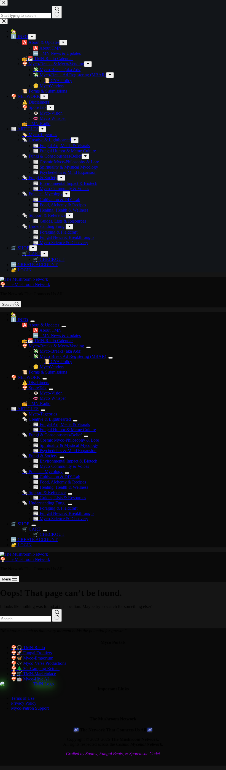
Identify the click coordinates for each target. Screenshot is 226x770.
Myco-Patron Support (30, 708)
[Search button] (57, 615)
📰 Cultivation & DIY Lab (56, 476)
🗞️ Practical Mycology (42, 471)
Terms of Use (22, 698)
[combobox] (25, 619)
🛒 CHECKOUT (48, 534)
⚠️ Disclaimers (35, 382)
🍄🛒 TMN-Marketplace (33, 673)
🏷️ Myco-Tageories (39, 414)
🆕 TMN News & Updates (57, 335)
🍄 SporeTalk (34, 387)
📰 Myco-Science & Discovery (60, 518)
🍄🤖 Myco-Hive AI (30, 679)
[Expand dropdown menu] (32, 321)
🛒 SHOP (20, 524)
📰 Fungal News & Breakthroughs (63, 513)
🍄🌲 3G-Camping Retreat (35, 668)
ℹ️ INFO (19, 319)
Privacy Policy (23, 703)
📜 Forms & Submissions (44, 372)
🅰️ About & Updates (40, 325)
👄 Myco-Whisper (49, 398)
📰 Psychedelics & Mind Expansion (64, 450)
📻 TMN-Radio (36, 403)
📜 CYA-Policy (58, 361)
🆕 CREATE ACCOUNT (34, 539)
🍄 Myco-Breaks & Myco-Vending (53, 346)
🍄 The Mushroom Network (25, 284)
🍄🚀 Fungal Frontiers (31, 652)
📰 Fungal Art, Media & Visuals (61, 424)
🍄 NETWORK (25, 377)
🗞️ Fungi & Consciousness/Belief (52, 435)
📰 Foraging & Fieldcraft (55, 508)
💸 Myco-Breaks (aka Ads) (57, 351)
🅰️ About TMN (47, 330)
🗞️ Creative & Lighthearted (46, 419)
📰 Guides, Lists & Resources (59, 497)
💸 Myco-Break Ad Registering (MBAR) (69, 356)
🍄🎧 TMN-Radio (28, 647)
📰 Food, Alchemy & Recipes (59, 482)
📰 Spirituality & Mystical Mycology (65, 445)
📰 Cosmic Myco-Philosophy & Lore (66, 440)
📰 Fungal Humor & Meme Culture (64, 429)
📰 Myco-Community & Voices (61, 466)
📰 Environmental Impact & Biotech (65, 461)
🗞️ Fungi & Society (39, 455)
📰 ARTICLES (25, 408)
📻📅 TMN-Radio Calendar (47, 340)
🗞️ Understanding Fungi (44, 503)
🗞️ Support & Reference (44, 492)
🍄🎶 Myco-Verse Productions (38, 663)
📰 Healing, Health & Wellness (60, 487)
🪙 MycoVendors (48, 366)
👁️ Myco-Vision (48, 393)
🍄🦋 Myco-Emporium (32, 658)
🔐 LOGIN (21, 544)
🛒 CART (31, 529)
